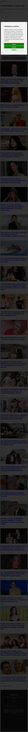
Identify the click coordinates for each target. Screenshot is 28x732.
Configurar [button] (14, 49)
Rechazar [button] (14, 47)
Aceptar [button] (14, 44)
